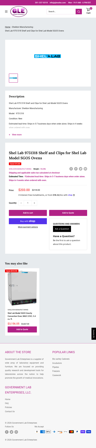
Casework (56, 375)
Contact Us (10, 411)
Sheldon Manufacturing (22, 27)
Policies (8, 407)
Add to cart (28, 213)
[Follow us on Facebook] (6, 432)
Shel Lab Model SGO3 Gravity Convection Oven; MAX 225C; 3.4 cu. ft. (22, 316)
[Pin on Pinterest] (76, 169)
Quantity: (13, 203)
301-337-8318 (41, 3)
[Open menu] (6, 12)
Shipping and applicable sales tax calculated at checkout (34, 173)
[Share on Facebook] (71, 169)
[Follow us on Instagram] (16, 432)
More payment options (28, 227)
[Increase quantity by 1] (34, 203)
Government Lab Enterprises (24, 423)
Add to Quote (68, 213)
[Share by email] (85, 169)
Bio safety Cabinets (61, 359)
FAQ (7, 403)
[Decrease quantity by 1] (21, 203)
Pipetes (55, 367)
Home (7, 27)
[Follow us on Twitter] (11, 432)
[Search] (79, 11)
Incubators (57, 363)
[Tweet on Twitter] (80, 169)
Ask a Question (62, 228)
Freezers (56, 371)
